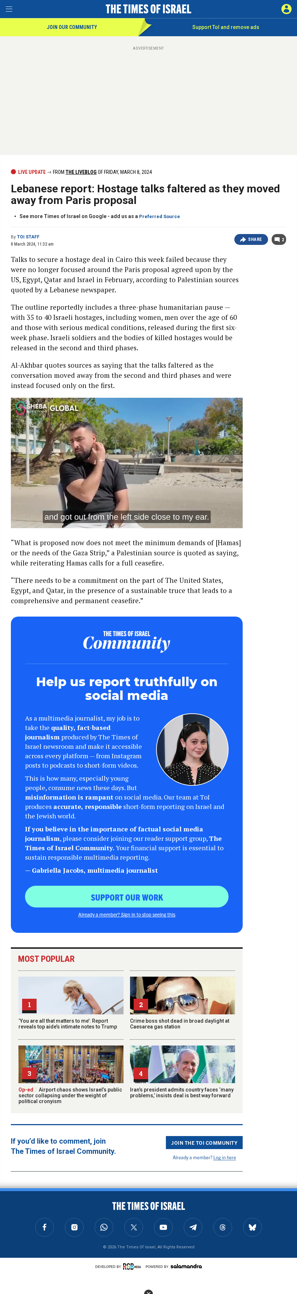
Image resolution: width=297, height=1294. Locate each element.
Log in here (224, 1157)
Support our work (127, 897)
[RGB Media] (133, 1266)
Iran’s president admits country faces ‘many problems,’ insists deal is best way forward (182, 1092)
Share (255, 239)
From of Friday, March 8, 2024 (102, 172)
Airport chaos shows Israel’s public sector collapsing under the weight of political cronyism (70, 1095)
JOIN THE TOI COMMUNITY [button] (204, 1142)
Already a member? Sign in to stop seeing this (126, 914)
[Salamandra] (186, 1266)
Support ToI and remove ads (225, 27)
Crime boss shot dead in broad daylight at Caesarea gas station (179, 1024)
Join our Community (72, 27)
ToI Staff (28, 236)
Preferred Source (159, 216)
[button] (286, 9)
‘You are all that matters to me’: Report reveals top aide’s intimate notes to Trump (67, 1024)
